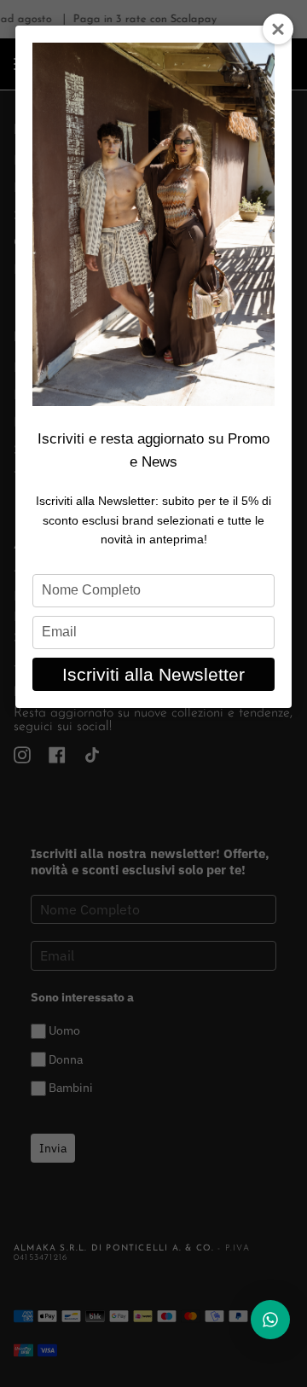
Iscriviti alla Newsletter (153, 674)
